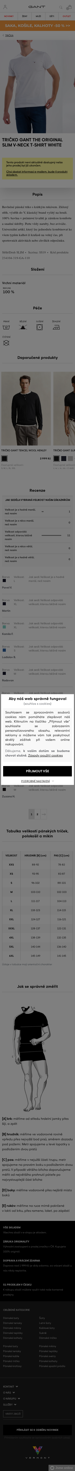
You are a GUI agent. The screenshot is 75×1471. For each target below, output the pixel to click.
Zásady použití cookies (45, 755)
